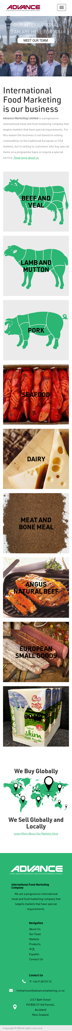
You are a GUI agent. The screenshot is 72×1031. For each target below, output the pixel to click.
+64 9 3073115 (42, 981)
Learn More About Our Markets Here (36, 833)
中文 (32, 949)
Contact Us (36, 959)
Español (34, 954)
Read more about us (26, 157)
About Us (35, 929)
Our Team (35, 934)
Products (35, 944)
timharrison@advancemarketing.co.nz (41, 990)
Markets (34, 939)
